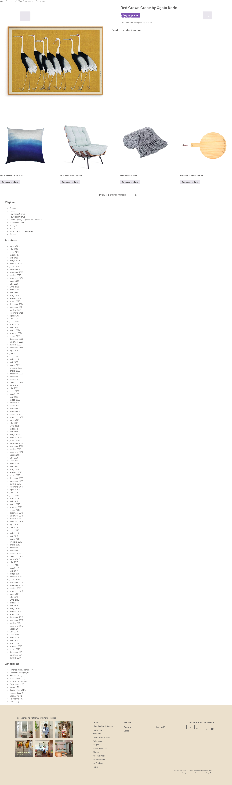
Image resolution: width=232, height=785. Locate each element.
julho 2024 (14, 318)
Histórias (13, 675)
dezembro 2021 (16, 408)
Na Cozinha (14, 698)
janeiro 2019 (15, 510)
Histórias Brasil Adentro (19, 669)
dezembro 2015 (16, 617)
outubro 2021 (15, 414)
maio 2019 (14, 498)
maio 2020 (14, 463)
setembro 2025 (16, 278)
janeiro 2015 (15, 649)
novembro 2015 (16, 620)
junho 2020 (14, 460)
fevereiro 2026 (16, 263)
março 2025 (15, 295)
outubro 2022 (15, 379)
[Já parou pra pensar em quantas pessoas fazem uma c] (44, 730)
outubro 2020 (15, 449)
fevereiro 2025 (16, 298)
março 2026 (15, 260)
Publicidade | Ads (17, 222)
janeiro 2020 (15, 475)
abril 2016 (14, 605)
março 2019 (15, 504)
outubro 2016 (15, 588)
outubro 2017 (15, 553)
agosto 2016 (15, 594)
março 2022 (15, 399)
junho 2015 (14, 634)
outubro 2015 (15, 623)
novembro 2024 (16, 307)
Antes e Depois (16, 681)
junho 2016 (14, 600)
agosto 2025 (15, 281)
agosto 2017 (15, 559)
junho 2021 (14, 426)
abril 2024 (14, 327)
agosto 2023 (15, 350)
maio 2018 (14, 533)
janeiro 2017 (15, 579)
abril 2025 (14, 292)
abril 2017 (14, 571)
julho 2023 (14, 353)
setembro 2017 (16, 556)
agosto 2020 (15, 455)
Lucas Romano (195, 773)
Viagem (13, 687)
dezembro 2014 (16, 652)
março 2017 (15, 573)
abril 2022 (14, 397)
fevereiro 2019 (16, 507)
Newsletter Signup (17, 214)
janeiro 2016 (15, 614)
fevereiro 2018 (16, 542)
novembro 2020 (16, 446)
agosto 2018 (15, 524)
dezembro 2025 (16, 269)
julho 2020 (14, 457)
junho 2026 (14, 252)
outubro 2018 (15, 518)
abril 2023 (14, 362)
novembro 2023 (16, 342)
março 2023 (15, 365)
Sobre (12, 228)
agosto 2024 (15, 315)
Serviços (13, 225)
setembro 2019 (16, 486)
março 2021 (15, 434)
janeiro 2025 (15, 301)
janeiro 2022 (15, 405)
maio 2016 (14, 602)
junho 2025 (14, 286)
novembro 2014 (16, 655)
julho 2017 (14, 562)
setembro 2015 (16, 626)
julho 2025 (14, 284)
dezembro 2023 (16, 339)
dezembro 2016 (16, 582)
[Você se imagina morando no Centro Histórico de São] (64, 749)
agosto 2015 (15, 628)
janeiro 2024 (15, 336)
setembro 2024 (16, 313)
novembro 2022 (16, 376)
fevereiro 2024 (16, 333)
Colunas (13, 208)
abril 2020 (14, 466)
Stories (96, 752)
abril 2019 (14, 501)
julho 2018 (14, 527)
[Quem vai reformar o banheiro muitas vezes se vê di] (24, 730)
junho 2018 (14, 530)
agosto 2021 (15, 420)
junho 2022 (14, 391)
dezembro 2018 (16, 513)
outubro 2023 (15, 344)
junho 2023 (14, 356)
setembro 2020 (16, 452)
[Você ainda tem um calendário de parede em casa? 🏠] (24, 749)
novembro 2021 (16, 411)
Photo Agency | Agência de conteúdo (26, 219)
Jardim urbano (16, 690)
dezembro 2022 (16, 373)
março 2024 (15, 330)
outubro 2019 (15, 484)
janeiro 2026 (15, 266)
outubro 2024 (15, 310)
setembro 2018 (16, 521)
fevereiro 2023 (16, 368)
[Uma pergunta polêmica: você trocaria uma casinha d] (44, 749)
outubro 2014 (15, 657)
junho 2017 (14, 565)
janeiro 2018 (15, 544)
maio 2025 (14, 289)
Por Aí (12, 701)
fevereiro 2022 (16, 402)
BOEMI (149, 22)
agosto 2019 (15, 489)
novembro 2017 (16, 550)
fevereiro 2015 (16, 646)
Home (12, 211)
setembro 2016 (16, 591)
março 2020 (15, 469)
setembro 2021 (16, 417)
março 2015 (15, 643)
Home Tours (15, 678)
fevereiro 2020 (16, 472)
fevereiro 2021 (16, 437)
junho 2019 (14, 495)
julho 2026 (14, 249)
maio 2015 (14, 637)
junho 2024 (14, 321)
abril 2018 (14, 536)
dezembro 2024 (16, 304)
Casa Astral (14, 696)
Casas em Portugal (18, 672)
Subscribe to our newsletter (21, 231)
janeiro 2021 (15, 440)
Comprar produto (10, 182)
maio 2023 (14, 359)
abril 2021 (14, 431)
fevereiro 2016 (16, 611)
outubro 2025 (15, 275)
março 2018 (15, 539)
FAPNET (212, 773)
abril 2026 (14, 257)
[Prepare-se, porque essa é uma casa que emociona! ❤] (64, 730)
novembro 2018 (16, 515)
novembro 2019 (16, 481)
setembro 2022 (16, 382)
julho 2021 (14, 423)
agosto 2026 (15, 246)
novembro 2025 (16, 272)
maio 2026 (14, 255)
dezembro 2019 (16, 478)
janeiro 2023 (15, 370)
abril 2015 (14, 640)
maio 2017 (14, 568)
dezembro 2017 (16, 547)
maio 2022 (14, 394)
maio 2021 (14, 428)
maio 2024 (14, 324)
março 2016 (15, 608)
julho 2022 (14, 388)
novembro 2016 (16, 585)
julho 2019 (14, 492)
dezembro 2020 (16, 443)
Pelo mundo (15, 684)
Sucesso (13, 234)
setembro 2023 (16, 347)
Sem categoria (136, 22)
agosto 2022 (15, 385)
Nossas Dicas (15, 693)
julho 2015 (14, 631)
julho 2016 (14, 597)
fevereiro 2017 (16, 576)
